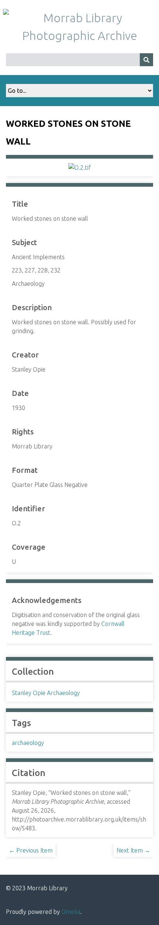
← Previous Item (31, 850)
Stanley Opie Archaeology (46, 692)
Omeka (70, 911)
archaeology (28, 742)
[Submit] (146, 59)
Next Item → (133, 850)
